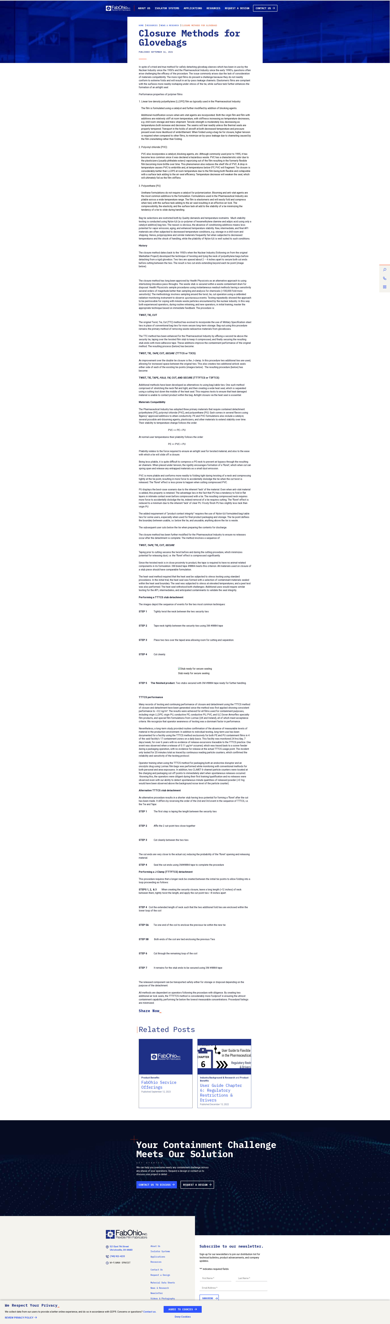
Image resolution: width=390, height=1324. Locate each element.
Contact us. (149, 1311)
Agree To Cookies (180, 1309)
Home (141, 25)
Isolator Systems (167, 8)
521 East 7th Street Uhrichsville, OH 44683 (121, 1248)
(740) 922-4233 (117, 1256)
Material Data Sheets (163, 1282)
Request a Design (237, 8)
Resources (213, 8)
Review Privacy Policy (19, 1317)
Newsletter (157, 1293)
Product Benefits (150, 1077)
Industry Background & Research (217, 1077)
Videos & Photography (163, 1298)
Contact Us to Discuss (155, 1184)
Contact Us (263, 8)
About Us (144, 8)
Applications (193, 8)
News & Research (170, 25)
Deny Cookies (183, 1316)
